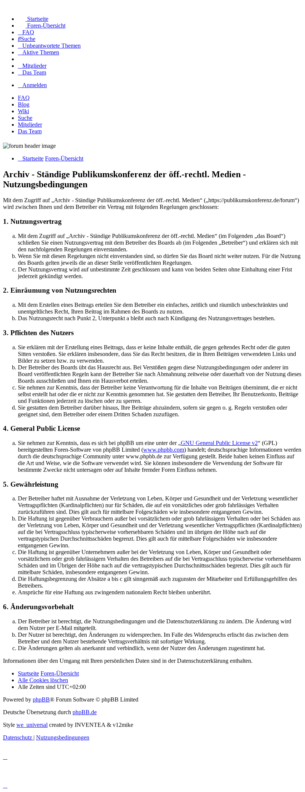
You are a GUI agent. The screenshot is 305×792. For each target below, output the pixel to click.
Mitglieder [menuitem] (30, 124)
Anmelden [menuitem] (34, 85)
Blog (23, 104)
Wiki (23, 111)
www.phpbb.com (163, 449)
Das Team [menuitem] (30, 131)
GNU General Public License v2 (219, 443)
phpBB (41, 699)
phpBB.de (85, 712)
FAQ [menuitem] (24, 98)
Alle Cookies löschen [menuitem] (43, 680)
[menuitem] (33, 19)
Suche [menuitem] (25, 118)
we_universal (32, 725)
